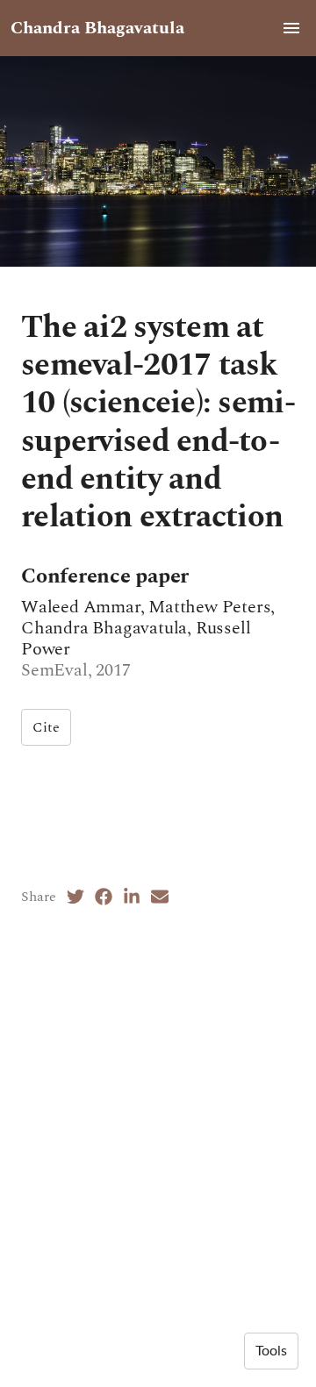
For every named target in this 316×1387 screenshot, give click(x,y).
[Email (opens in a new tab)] (160, 896)
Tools (271, 1351)
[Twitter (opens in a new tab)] (75, 896)
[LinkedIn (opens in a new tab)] (131, 896)
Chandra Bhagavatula (97, 28)
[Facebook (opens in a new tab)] (103, 896)
